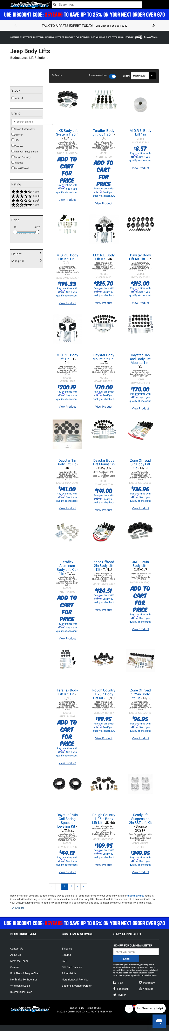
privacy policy (132, 975)
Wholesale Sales (20, 985)
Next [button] (153, 25)
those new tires (135, 895)
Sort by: (127, 76)
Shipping (67, 948)
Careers (14, 967)
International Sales (21, 991)
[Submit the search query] (14, 121)
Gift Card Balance (72, 967)
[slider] (15, 232)
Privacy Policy (76, 1007)
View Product (67, 199)
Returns (66, 954)
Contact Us (16, 948)
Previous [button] (15, 25)
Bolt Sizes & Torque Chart (25, 973)
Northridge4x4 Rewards (24, 979)
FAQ (64, 961)
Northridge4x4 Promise (75, 979)
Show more (18, 907)
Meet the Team (19, 961)
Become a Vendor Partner (77, 985)
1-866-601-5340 (118, 25)
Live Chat (101, 25)
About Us (15, 954)
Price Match (69, 973)
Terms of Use (93, 1007)
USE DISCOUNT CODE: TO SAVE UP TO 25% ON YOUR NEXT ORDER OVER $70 (84, 15)
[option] (84, 25)
